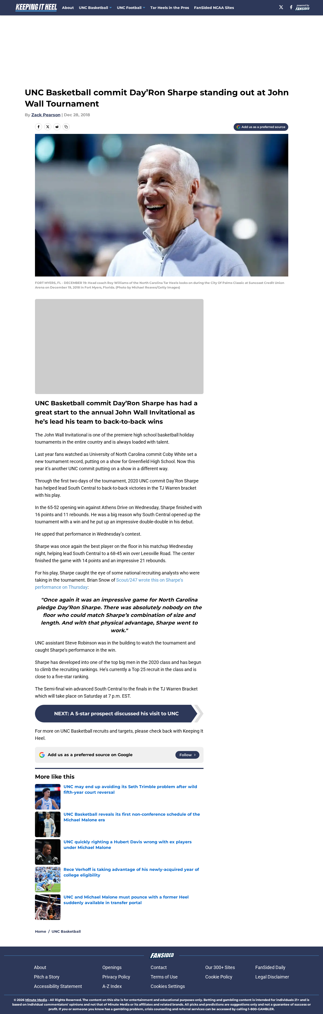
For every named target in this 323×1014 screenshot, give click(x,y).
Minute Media (36, 1000)
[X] (281, 7)
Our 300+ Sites (220, 967)
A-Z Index (112, 986)
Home (40, 931)
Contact (159, 967)
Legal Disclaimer (272, 977)
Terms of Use (164, 977)
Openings (112, 967)
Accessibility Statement (58, 986)
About (68, 7)
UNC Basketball (66, 931)
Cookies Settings (168, 986)
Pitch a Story (46, 977)
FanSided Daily (270, 967)
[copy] (66, 126)
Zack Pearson (46, 114)
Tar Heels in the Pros (169, 7)
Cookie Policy (218, 977)
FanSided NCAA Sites (214, 7)
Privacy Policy (116, 977)
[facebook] (291, 7)
